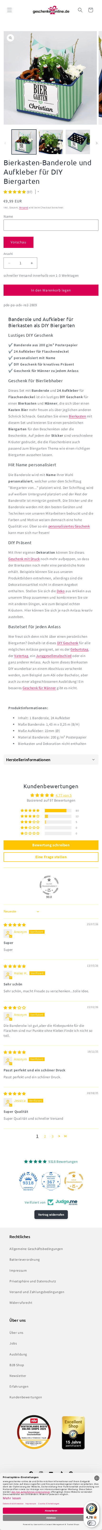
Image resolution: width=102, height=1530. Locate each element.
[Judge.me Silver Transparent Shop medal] (49, 885)
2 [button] (45, 1136)
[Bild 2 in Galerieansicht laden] (51, 142)
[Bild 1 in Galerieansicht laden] (24, 142)
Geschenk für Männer (39, 688)
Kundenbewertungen (25, 1397)
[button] (9, 10)
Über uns (16, 1332)
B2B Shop (16, 1365)
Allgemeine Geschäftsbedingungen (36, 1249)
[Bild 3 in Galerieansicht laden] (77, 142)
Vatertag (21, 655)
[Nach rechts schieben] (97, 143)
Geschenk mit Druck (24, 559)
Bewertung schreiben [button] (51, 845)
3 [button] (53, 1136)
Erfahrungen (19, 1386)
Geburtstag (79, 649)
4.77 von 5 (64, 795)
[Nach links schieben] (5, 143)
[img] (15, 925)
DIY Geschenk (67, 643)
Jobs (13, 1343)
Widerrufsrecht (20, 1302)
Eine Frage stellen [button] (51, 856)
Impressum (18, 1270)
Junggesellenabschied (54, 655)
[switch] (91, 1523)
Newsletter (17, 1376)
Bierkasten (77, 416)
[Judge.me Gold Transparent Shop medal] (73, 1181)
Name (8, 216)
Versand (23, 207)
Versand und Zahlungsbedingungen (37, 1292)
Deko (61, 591)
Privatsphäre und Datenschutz (32, 1281)
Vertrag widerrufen (51, 1215)
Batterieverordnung (24, 1259)
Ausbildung (18, 1354)
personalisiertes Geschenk (69, 526)
